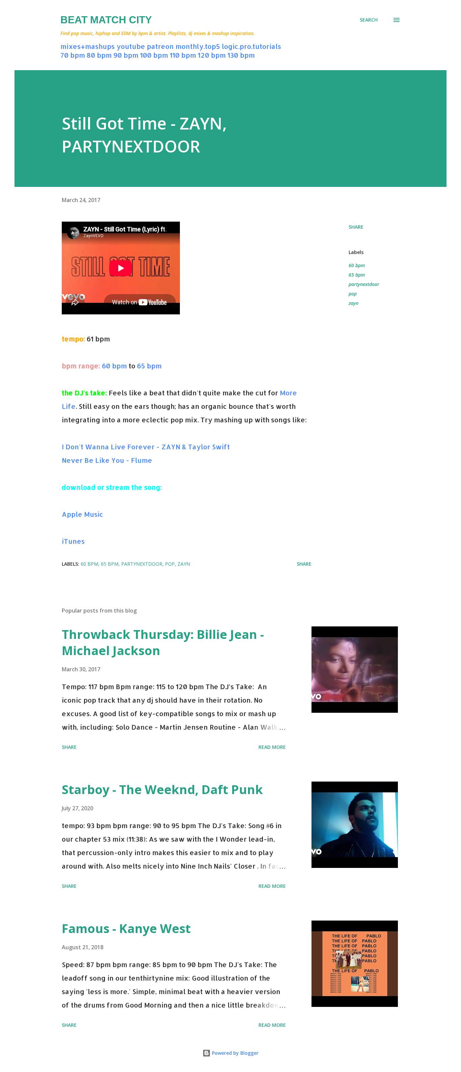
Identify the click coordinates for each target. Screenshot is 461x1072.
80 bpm (99, 55)
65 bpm (149, 365)
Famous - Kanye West (126, 928)
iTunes (73, 541)
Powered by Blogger (235, 1053)
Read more (272, 747)
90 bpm (125, 55)
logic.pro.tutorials (251, 46)
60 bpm (114, 365)
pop (353, 293)
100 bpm (154, 55)
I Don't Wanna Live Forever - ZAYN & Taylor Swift (146, 446)
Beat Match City (106, 19)
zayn (353, 303)
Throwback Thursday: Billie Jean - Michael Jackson (163, 642)
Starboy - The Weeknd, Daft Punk (162, 789)
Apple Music (82, 514)
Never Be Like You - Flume (107, 460)
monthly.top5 (197, 46)
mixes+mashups (87, 46)
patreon (160, 46)
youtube (130, 46)
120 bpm (212, 55)
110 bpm (183, 55)
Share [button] (356, 227)
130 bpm (241, 55)
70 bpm (72, 55)
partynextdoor (364, 284)
